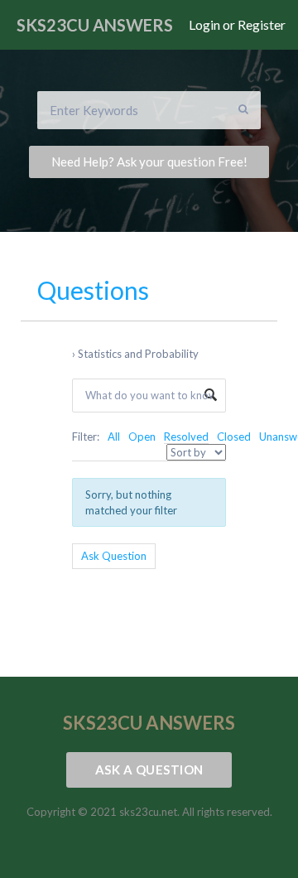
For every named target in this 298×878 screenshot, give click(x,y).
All (114, 436)
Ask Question (114, 555)
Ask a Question (149, 769)
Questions (93, 290)
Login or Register (237, 24)
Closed (234, 436)
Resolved (186, 436)
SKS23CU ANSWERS (95, 25)
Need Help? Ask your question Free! (149, 161)
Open (142, 436)
